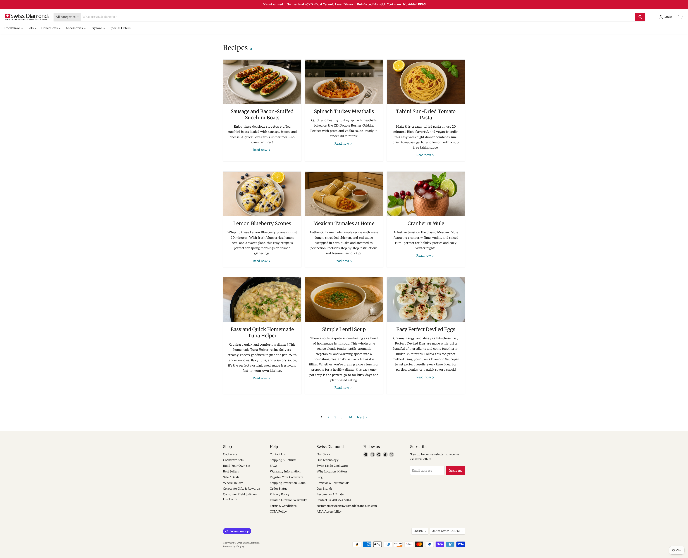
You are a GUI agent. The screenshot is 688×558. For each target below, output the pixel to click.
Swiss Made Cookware (332, 466)
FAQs (273, 466)
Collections (50, 28)
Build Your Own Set (236, 466)
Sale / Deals (231, 477)
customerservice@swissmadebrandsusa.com (347, 506)
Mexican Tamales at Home (343, 223)
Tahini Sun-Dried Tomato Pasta (426, 114)
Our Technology (327, 460)
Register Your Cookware (286, 477)
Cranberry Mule (426, 223)
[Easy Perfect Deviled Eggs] (426, 299)
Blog (320, 477)
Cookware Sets (233, 460)
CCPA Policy (278, 511)
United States (446, 531)
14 (350, 417)
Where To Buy (233, 483)
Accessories (74, 28)
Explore (96, 28)
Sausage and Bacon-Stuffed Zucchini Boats (262, 114)
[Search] (640, 17)
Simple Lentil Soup (344, 329)
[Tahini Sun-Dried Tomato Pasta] (426, 82)
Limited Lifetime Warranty (288, 500)
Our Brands (324, 489)
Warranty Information (285, 471)
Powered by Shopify (234, 546)
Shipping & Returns (283, 460)
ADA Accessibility (329, 511)
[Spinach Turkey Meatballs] (344, 82)
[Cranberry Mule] (426, 194)
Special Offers (120, 28)
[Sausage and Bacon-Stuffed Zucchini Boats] (262, 82)
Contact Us (277, 454)
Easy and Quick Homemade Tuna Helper (262, 332)
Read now (260, 150)
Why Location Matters (332, 471)
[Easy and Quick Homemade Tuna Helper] (262, 299)
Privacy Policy (280, 494)
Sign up (455, 470)
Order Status (278, 489)
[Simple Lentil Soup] (344, 299)
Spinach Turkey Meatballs (344, 111)
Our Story (323, 454)
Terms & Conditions (283, 506)
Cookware (12, 28)
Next (361, 417)
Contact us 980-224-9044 (334, 500)
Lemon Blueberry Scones (262, 223)
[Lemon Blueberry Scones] (262, 194)
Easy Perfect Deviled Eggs (425, 329)
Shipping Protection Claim (288, 483)
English (418, 531)
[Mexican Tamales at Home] (344, 194)
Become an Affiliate (330, 494)
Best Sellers (231, 471)
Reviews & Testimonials (333, 483)
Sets (31, 28)
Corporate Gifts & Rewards (241, 489)
